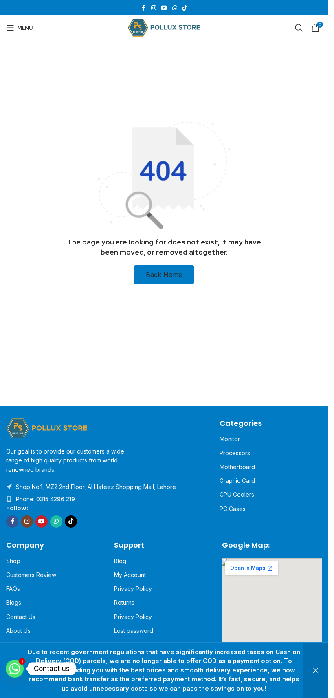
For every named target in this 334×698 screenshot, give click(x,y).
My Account (130, 574)
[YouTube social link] (164, 7)
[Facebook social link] (144, 7)
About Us (18, 630)
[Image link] (47, 428)
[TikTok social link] (184, 7)
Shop (13, 560)
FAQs (13, 588)
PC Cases (233, 508)
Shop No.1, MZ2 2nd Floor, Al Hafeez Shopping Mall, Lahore (96, 486)
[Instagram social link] (153, 7)
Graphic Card (237, 480)
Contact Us (20, 616)
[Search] (299, 28)
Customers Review (31, 574)
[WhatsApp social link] (175, 7)
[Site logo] (163, 27)
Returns (124, 602)
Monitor (230, 439)
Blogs (13, 602)
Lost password (133, 630)
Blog (120, 560)
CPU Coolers (237, 494)
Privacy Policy (133, 588)
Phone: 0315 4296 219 (45, 498)
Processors (235, 452)
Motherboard (237, 466)
